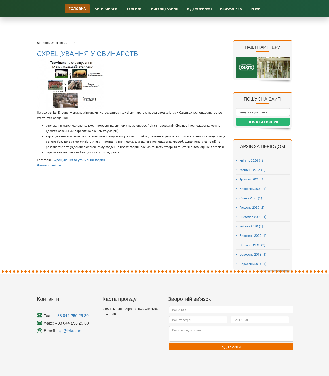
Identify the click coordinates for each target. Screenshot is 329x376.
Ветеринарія (106, 8)
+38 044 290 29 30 (72, 315)
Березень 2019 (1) (252, 254)
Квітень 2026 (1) (251, 160)
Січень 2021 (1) (250, 198)
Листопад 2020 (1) (252, 216)
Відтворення (199, 8)
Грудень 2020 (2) (251, 207)
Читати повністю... (50, 165)
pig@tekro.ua (69, 330)
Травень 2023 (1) (252, 179)
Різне (256, 8)
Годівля (135, 8)
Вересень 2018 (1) (253, 263)
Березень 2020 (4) (252, 235)
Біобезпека (231, 8)
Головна (77, 8)
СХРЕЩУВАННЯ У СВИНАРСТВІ (88, 53)
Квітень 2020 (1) (251, 226)
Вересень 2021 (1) (253, 188)
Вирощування (164, 8)
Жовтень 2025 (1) (252, 169)
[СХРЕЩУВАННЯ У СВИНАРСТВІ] (132, 84)
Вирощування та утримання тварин (79, 159)
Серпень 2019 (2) (252, 245)
